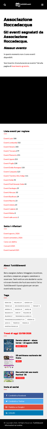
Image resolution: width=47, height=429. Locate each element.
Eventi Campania (10, 172)
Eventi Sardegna (10, 188)
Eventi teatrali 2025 (11, 250)
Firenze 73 (36, 306)
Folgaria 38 (27, 312)
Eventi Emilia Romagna (12, 167)
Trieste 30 (16, 323)
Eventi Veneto (9, 147)
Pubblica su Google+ (17, 407)
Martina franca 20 (11, 326)
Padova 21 (25, 323)
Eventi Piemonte (10, 155)
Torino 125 (8, 306)
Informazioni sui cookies (13, 425)
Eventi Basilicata (10, 196)
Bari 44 (18, 312)
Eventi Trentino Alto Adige (14, 176)
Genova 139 (28, 302)
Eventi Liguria (9, 159)
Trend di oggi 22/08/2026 (17, 333)
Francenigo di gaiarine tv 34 (14, 319)
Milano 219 (18, 302)
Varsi (18, 361)
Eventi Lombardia (10, 143)
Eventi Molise (9, 213)
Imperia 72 (8, 309)
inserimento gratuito (20, 66)
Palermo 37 (9, 316)
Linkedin (12, 413)
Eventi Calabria (9, 209)
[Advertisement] (23, 100)
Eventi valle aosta (10, 217)
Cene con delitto (10, 242)
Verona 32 (30, 319)
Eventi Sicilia (8, 180)
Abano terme (21, 346)
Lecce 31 (7, 323)
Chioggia (20, 378)
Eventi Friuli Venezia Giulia (14, 184)
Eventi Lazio (8, 138)
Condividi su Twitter (16, 401)
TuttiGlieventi (38, 423)
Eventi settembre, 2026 (13, 238)
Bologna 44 (9, 312)
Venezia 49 (18, 309)
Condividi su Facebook (17, 395)
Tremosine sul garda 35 (23, 316)
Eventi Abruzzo (10, 192)
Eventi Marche (9, 201)
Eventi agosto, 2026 (11, 233)
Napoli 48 (28, 309)
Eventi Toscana (10, 151)
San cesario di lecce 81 (22, 306)
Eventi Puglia (9, 163)
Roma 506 (8, 302)
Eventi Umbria (9, 205)
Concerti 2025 (9, 246)
